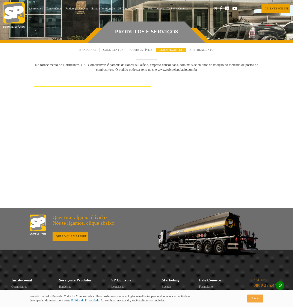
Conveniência (54, 8)
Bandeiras (87, 49)
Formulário (206, 286)
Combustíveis (141, 49)
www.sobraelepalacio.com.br (177, 69)
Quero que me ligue (71, 236)
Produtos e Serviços (76, 8)
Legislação (117, 286)
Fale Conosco (156, 8)
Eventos (166, 286)
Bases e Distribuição (103, 8)
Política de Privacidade (85, 300)
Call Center (113, 49)
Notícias (140, 8)
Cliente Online (277, 8)
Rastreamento (201, 49)
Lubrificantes (171, 49)
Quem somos (35, 8)
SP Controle (125, 8)
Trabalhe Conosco (178, 8)
